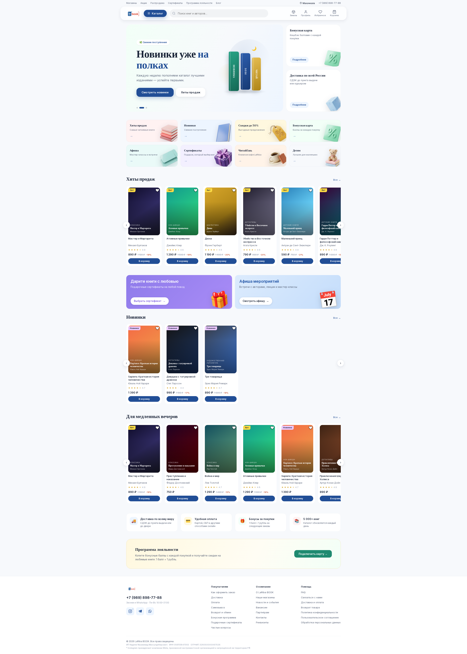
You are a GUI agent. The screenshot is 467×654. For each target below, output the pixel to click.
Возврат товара (310, 607)
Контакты (261, 617)
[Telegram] (140, 611)
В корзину (144, 261)
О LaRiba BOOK (264, 592)
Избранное (320, 15)
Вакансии (261, 607)
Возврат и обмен (221, 612)
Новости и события (267, 602)
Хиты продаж (190, 92)
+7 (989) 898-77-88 (330, 3)
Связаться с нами (311, 597)
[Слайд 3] (146, 107)
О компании (263, 586)
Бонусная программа (223, 617)
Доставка (217, 597)
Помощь (306, 586)
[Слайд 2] (141, 107)
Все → (337, 179)
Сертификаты (175, 3)
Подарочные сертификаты (226, 622)
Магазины (131, 3)
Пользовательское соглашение (320, 617)
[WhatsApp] (150, 611)
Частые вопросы (221, 627)
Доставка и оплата (312, 602)
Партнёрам (262, 612)
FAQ (303, 592)
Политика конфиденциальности (319, 612)
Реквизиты (262, 622)
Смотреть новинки (155, 92)
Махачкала (309, 3)
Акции (143, 3)
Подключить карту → (313, 553)
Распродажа (157, 3)
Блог (218, 3)
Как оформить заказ (223, 592)
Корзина (334, 15)
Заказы (293, 15)
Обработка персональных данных (321, 622)
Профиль (305, 15)
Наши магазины (265, 597)
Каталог (157, 13)
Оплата (215, 602)
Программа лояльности (199, 3)
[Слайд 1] (137, 107)
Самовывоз (218, 607)
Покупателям (219, 586)
